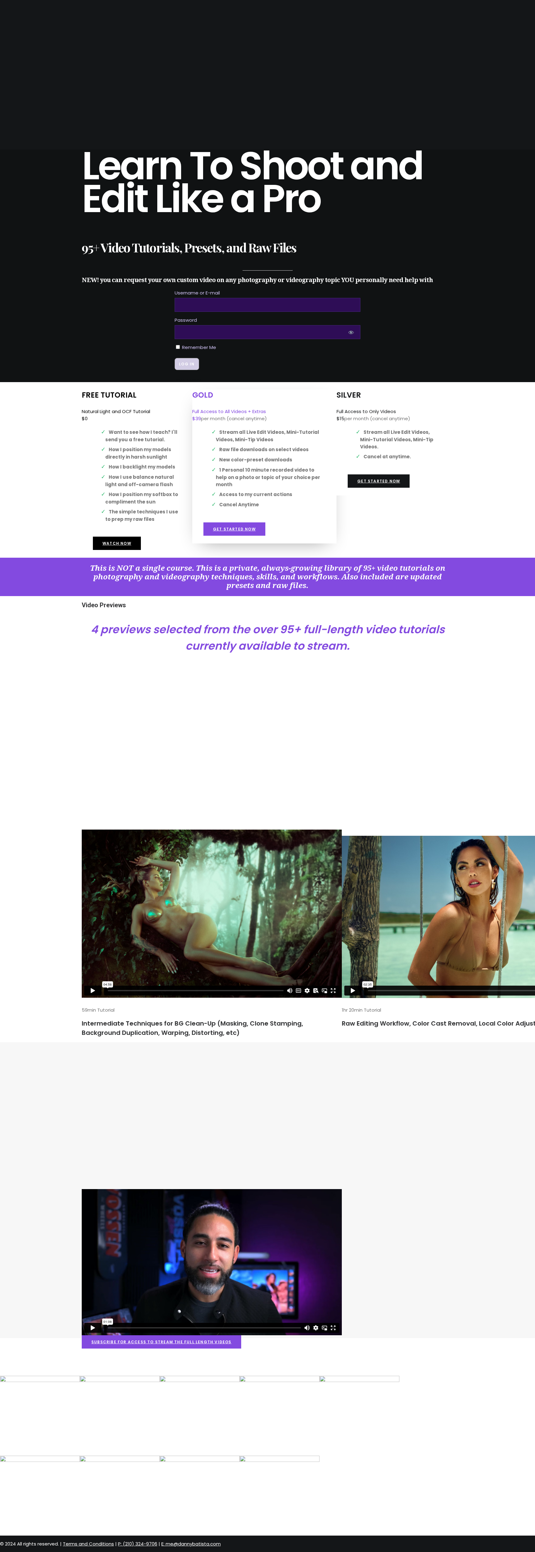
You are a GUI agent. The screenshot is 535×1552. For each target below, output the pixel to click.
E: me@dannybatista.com (41, 80)
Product (22, 58)
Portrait (22, 51)
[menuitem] (273, 29)
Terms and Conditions (88, 1544)
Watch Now (116, 543)
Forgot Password (188, 379)
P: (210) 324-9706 (31, 73)
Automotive (26, 44)
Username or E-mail (197, 293)
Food (18, 37)
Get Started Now (234, 529)
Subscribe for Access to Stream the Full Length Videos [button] (161, 1342)
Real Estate (25, 30)
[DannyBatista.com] (267, 11)
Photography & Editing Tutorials (52, 65)
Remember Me (198, 347)
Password (186, 320)
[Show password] (351, 332)
